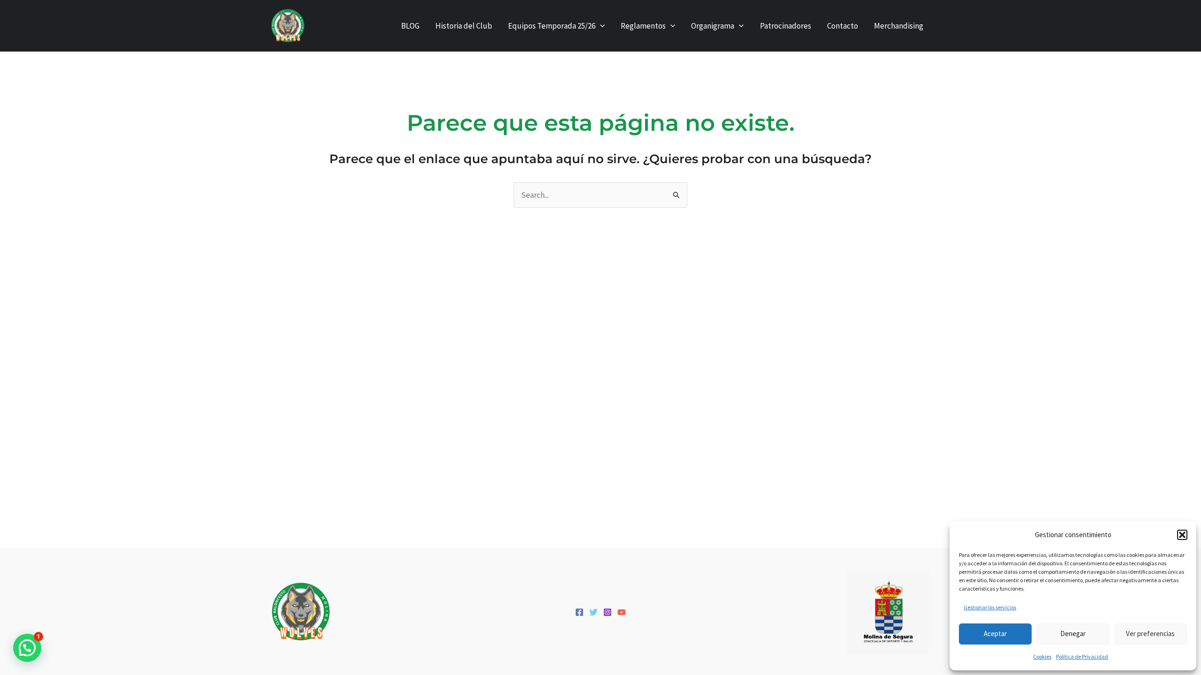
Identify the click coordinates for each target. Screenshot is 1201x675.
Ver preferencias (1150, 633)
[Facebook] (579, 612)
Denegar (1073, 633)
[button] (1182, 535)
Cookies (1042, 656)
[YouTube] (621, 612)
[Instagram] (607, 612)
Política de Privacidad (1082, 656)
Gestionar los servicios (990, 607)
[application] (600, 26)
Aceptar (995, 633)
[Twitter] (593, 612)
